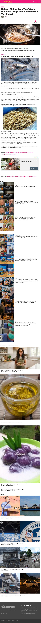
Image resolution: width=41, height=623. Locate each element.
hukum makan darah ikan (17, 176)
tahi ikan (34, 176)
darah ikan (9, 176)
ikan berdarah (25, 176)
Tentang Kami (8, 620)
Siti (6, 16)
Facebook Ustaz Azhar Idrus (10, 154)
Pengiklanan (3, 620)
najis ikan (30, 176)
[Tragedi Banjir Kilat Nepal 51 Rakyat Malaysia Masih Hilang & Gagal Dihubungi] (20, 567)
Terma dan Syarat (15, 620)
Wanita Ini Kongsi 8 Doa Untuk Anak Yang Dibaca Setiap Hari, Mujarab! (19, 152)
